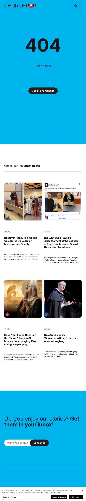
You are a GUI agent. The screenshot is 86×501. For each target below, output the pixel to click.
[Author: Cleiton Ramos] (7, 217)
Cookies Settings (9, 497)
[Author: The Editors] (7, 314)
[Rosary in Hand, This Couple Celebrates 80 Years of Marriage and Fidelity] (23, 201)
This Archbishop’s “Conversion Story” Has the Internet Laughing (60, 338)
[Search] (75, 5)
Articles (7, 232)
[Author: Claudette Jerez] (46, 217)
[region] (43, 494)
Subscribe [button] (39, 442)
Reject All (75, 497)
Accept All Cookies (59, 497)
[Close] (82, 490)
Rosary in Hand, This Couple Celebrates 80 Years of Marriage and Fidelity (21, 241)
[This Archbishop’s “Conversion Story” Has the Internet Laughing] (63, 299)
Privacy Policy (54, 492)
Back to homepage (43, 90)
